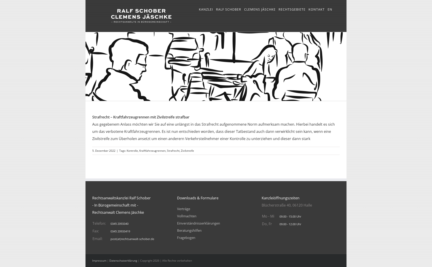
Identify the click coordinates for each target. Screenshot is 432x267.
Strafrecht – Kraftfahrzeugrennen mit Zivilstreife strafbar (140, 117)
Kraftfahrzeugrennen (152, 151)
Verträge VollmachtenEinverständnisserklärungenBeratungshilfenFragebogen (198, 223)
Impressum (99, 261)
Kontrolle (132, 151)
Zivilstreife (187, 151)
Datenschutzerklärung (123, 261)
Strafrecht (173, 151)
